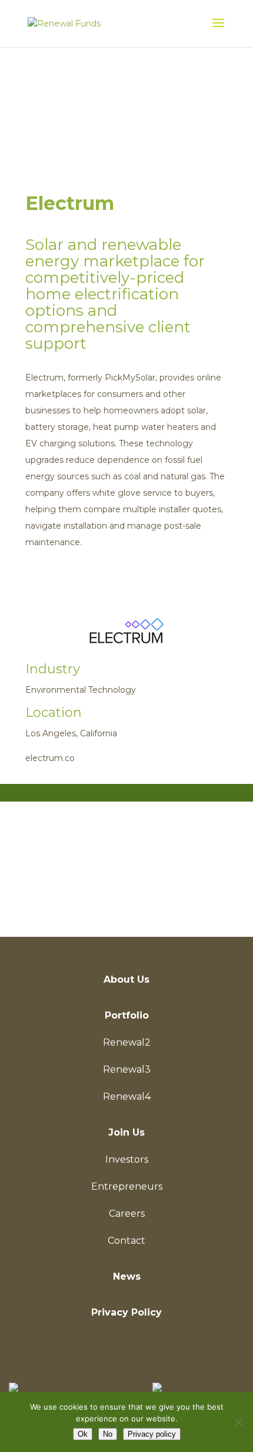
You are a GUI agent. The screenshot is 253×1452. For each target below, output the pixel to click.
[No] (238, 1422)
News (127, 1276)
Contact (126, 1240)
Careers (127, 1213)
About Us (126, 979)
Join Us (126, 1132)
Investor (126, 898)
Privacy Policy (126, 1312)
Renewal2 (127, 1042)
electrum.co (50, 758)
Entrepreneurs (126, 1186)
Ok (83, 1434)
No (107, 1434)
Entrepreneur (126, 857)
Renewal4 (127, 1096)
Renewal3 (127, 1069)
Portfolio (127, 1015)
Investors (126, 1159)
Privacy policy (152, 1434)
